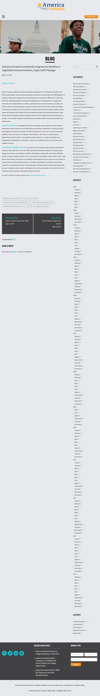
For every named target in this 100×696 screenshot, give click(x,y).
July (76, 207)
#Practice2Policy (78, 87)
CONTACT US (91, 17)
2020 (75, 372)
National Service (78, 136)
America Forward (78, 95)
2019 (74, 407)
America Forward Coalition (13, 198)
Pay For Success (78, 148)
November (78, 219)
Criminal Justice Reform (81, 113)
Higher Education (79, 131)
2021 (74, 333)
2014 (74, 574)
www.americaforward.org (37, 175)
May (76, 201)
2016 (74, 498)
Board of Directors (79, 104)
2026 (75, 187)
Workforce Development (81, 169)
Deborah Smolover (79, 630)
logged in (14, 252)
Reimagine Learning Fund (81, 154)
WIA (28, 206)
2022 (75, 295)
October (77, 216)
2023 (75, 257)
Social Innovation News (80, 157)
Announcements (78, 101)
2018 (74, 427)
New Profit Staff (78, 139)
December (78, 222)
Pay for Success (31, 198)
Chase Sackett (78, 624)
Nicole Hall (76, 633)
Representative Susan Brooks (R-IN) (16, 202)
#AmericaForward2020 (81, 84)
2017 (74, 460)
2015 (74, 536)
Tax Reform (77, 160)
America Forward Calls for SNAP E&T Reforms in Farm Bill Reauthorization (48, 672)
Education (76, 119)
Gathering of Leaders (80, 128)
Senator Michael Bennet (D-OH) (42, 202)
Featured (76, 125)
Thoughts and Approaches (82, 163)
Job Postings (77, 134)
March (77, 196)
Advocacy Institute (79, 92)
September (78, 284)
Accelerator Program (80, 89)
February (77, 193)
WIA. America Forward (40, 206)
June (76, 204)
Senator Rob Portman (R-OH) (13, 206)
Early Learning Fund (79, 116)
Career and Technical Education (83, 107)
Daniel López (77, 627)
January (77, 190)
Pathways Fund (78, 145)
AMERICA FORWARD (9, 125)
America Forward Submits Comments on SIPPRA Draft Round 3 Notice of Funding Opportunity (46, 662)
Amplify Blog (77, 98)
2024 (75, 225)
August (77, 248)
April (76, 198)
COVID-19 (76, 110)
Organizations (78, 142)
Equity (75, 122)
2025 (75, 210)
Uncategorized (78, 166)
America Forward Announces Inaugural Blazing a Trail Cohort (47, 652)
